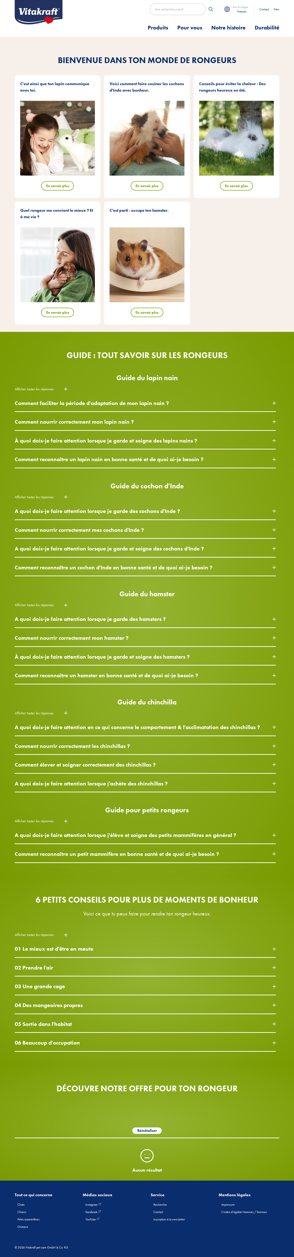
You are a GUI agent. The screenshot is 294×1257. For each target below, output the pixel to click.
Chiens (21, 1212)
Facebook (91, 1212)
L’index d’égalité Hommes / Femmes (244, 1212)
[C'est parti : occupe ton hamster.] (147, 264)
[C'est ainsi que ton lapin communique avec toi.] (57, 138)
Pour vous (189, 27)
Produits (158, 27)
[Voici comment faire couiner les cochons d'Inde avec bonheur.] (147, 138)
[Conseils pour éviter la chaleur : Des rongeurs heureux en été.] (236, 138)
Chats (21, 1204)
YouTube (90, 1219)
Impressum (228, 1204)
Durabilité (267, 27)
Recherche (160, 1204)
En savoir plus (57, 185)
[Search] (210, 9)
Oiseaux (22, 1227)
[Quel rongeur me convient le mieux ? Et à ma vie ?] (57, 264)
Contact (264, 9)
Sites (276, 9)
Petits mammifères (28, 1219)
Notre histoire (228, 27)
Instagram (91, 1204)
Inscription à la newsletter (169, 1219)
